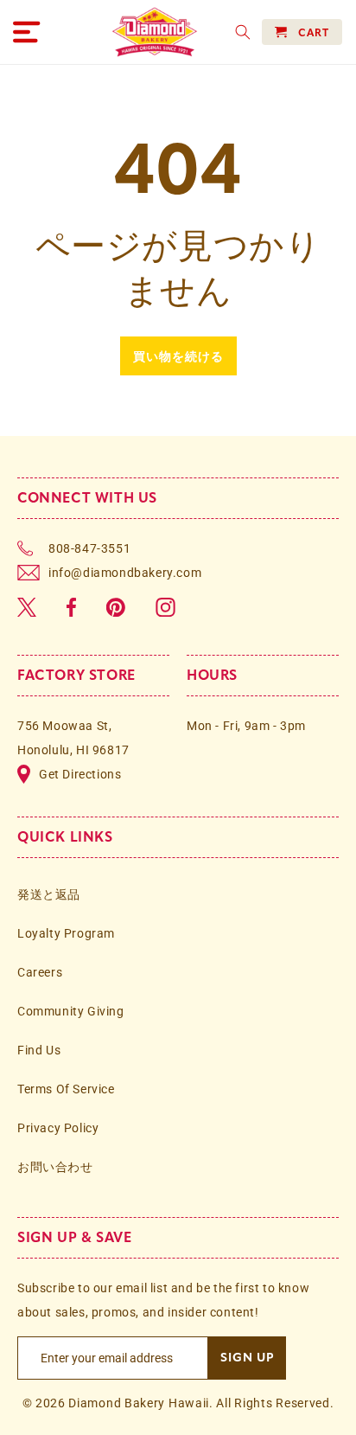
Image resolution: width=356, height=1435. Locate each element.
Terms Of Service (66, 1089)
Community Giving (70, 1011)
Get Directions (80, 774)
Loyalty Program (66, 933)
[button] (26, 32)
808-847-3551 (89, 548)
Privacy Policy (58, 1128)
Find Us (38, 1050)
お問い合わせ (55, 1167)
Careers (39, 972)
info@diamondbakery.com (124, 573)
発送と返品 (48, 894)
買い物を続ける (178, 355)
